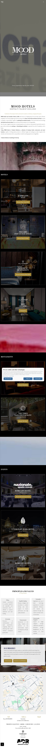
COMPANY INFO (29, 724)
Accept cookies (38, 378)
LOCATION (37, 724)
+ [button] (4, 676)
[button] (42, 369)
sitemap (24, 726)
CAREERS (22, 724)
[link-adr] (23, 741)
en (43, 1)
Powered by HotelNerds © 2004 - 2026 (23, 728)
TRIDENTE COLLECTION (12, 724)
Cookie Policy (11, 376)
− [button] (4, 678)
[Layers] (41, 677)
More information (8, 378)
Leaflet (42, 710)
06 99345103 (9, 719)
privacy (21, 726)
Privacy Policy (5, 376)
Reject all (28, 378)
